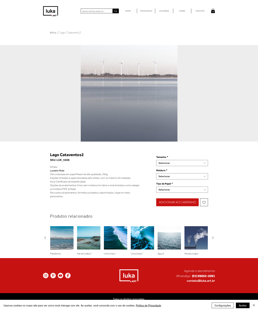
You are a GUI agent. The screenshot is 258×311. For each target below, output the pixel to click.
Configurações (223, 305)
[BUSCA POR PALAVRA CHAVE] (116, 11)
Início (53, 32)
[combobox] (182, 163)
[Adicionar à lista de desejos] (204, 202)
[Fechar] (254, 305)
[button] (213, 10)
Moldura (161, 170)
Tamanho (162, 157)
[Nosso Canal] (60, 275)
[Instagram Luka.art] (45, 275)
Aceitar (243, 305)
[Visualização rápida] (62, 238)
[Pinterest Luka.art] (53, 275)
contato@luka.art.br (201, 280)
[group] (129, 240)
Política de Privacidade (148, 305)
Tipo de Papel (164, 183)
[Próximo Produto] (213, 238)
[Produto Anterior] (45, 238)
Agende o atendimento (199, 271)
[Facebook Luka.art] (68, 275)
